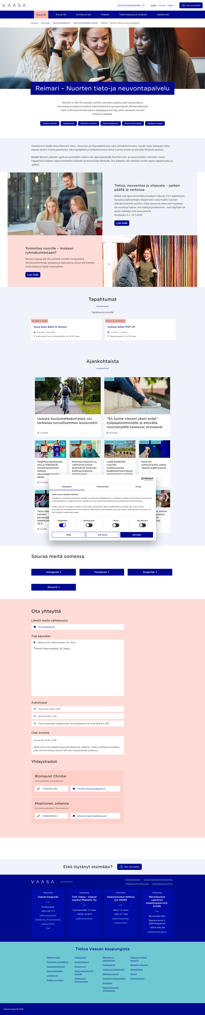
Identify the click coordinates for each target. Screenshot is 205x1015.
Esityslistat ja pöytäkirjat (57, 962)
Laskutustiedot (48, 923)
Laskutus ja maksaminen (113, 969)
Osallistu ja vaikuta (55, 980)
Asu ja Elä (45, 23)
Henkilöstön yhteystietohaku (48, 919)
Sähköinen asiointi (110, 974)
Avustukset (107, 983)
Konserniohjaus (82, 962)
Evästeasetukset (133, 879)
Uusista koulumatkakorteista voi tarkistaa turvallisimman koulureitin (67, 421)
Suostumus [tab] (67, 487)
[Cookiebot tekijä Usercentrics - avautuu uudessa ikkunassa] (143, 479)
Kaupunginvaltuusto (56, 966)
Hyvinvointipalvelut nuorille (85, 23)
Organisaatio (80, 957)
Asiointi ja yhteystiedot (129, 5)
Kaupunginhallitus (55, 971)
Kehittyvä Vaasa (137, 978)
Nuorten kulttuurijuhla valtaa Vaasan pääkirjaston (153, 464)
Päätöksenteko (53, 957)
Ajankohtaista (136, 969)
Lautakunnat (52, 975)
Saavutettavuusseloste (162, 883)
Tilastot (133, 974)
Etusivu (34, 23)
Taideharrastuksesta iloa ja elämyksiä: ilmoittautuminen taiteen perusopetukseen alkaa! (50, 469)
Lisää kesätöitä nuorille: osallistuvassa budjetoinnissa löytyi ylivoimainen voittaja (120, 467)
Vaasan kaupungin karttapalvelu (158, 879)
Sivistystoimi (80, 966)
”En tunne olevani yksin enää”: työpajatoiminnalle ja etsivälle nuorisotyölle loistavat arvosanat (135, 423)
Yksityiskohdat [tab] (102, 487)
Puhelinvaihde (108, 965)
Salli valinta (102, 535)
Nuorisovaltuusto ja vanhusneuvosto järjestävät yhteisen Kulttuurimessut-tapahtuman (84, 467)
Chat (48, 928)
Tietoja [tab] (138, 487)
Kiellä (68, 535)
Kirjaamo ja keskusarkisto (113, 978)
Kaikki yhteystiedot (48, 915)
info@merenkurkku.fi (157, 931)
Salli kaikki (136, 535)
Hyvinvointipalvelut (61, 23)
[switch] (89, 525)
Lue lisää (121, 223)
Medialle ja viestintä (139, 965)
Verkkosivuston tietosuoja (137, 883)
